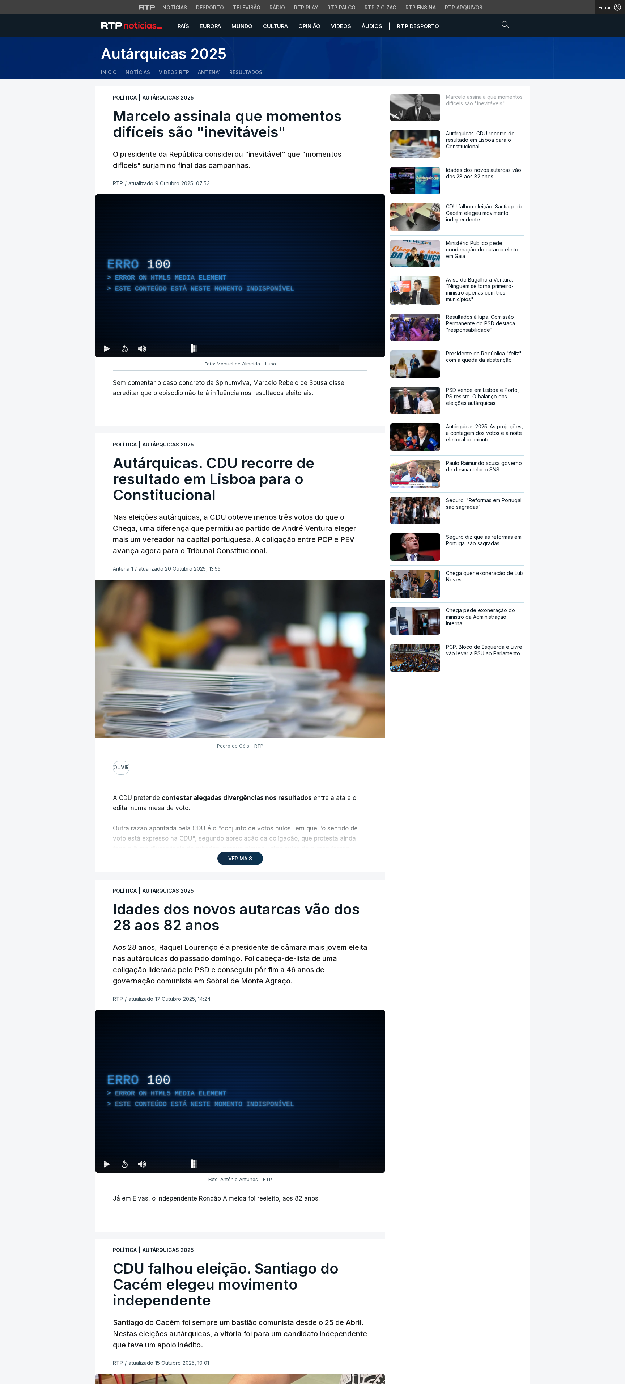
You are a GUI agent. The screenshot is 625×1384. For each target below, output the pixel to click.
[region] (240, 275)
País (183, 26)
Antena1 (209, 72)
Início (109, 72)
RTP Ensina (420, 7)
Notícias (174, 7)
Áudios (372, 26)
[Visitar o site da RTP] (147, 7)
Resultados (245, 72)
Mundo (241, 26)
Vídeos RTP (174, 72)
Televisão (246, 7)
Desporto (210, 7)
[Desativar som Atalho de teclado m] (141, 348)
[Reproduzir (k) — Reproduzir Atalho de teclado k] (107, 348)
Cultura (275, 26)
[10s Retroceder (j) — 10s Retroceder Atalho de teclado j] (124, 348)
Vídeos (341, 26)
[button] (507, 26)
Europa (210, 26)
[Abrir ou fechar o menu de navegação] (518, 25)
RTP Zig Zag (380, 7)
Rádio (277, 7)
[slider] (266, 350)
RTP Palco (341, 7)
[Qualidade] (356, 348)
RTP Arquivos (463, 7)
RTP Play (306, 7)
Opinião (309, 26)
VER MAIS (240, 858)
